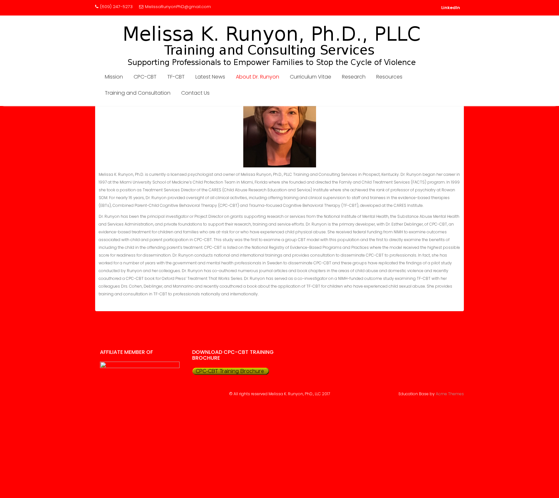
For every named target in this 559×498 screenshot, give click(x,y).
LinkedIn (450, 8)
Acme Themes (450, 394)
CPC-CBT (145, 76)
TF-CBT (176, 76)
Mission (114, 76)
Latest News (210, 76)
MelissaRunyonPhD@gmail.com (178, 7)
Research (354, 76)
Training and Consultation (137, 93)
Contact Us (195, 93)
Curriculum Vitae (310, 76)
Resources (389, 76)
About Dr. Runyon (257, 76)
